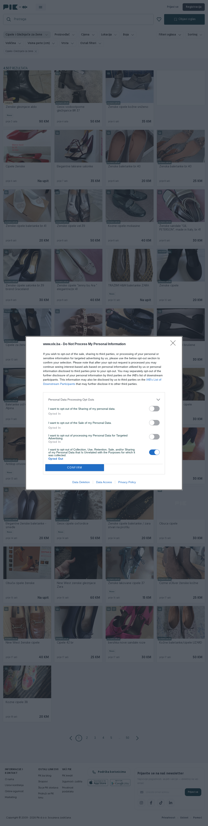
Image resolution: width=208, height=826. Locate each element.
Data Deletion (81, 482)
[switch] (154, 408)
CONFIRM (74, 467)
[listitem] (104, 400)
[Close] (174, 344)
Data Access (104, 482)
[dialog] (104, 413)
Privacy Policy (127, 482)
